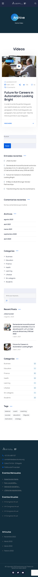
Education (9, 260)
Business (9, 256)
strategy (18, 419)
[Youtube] (23, 573)
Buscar (6, 136)
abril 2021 (7, 224)
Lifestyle (9, 61)
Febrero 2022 (9, 551)
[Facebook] (13, 573)
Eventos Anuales (10, 497)
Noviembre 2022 (10, 537)
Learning (9, 271)
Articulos (6, 532)
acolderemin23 (11, 82)
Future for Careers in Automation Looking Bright (18, 95)
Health (8, 267)
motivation (8, 419)
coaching (23, 411)
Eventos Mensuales (11, 473)
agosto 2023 (8, 219)
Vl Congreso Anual (11, 516)
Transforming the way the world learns (20, 189)
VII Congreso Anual (11, 511)
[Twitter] (18, 573)
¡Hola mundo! (11, 161)
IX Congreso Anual (11, 502)
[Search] (6, 300)
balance (7, 411)
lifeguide (26, 415)
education (16, 415)
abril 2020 (7, 239)
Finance (9, 264)
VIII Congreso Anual (11, 506)
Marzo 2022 (8, 541)
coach (15, 411)
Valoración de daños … (12, 487)
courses (7, 415)
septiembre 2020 (10, 234)
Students (9, 282)
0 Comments (10, 87)
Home (17, 23)
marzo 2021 (8, 229)
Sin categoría (10, 278)
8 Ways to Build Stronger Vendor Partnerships (17, 183)
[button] (35, 3)
